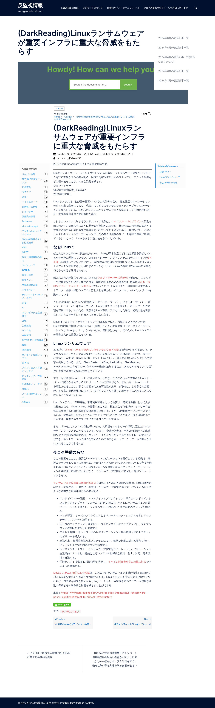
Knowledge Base (70, 7)
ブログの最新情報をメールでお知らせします (166, 7)
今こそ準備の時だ (168, 182)
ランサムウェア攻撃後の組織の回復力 (74, 482)
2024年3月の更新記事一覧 (173, 70)
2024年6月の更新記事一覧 (173, 38)
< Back (59, 108)
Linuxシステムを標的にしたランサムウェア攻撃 (92, 349)
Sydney (89, 702)
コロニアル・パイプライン (126, 221)
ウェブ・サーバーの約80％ (112, 277)
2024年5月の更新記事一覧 (173, 47)
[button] (196, 8)
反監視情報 (30, 5)
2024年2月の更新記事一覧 (173, 80)
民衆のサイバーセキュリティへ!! (123, 7)
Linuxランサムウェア (169, 177)
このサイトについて (93, 7)
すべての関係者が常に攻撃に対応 (127, 561)
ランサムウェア (70, 611)
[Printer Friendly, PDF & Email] (62, 604)
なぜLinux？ (165, 171)
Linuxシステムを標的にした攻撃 (71, 572)
